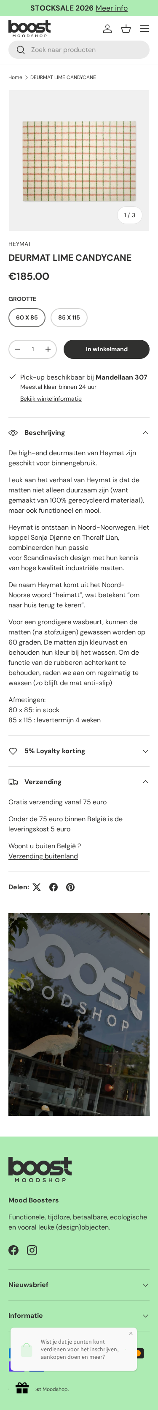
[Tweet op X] (36, 887)
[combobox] (79, 50)
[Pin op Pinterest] (70, 887)
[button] (126, 28)
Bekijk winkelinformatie (51, 398)
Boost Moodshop (48, 1389)
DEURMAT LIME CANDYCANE (63, 77)
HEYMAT (19, 244)
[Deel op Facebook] (53, 887)
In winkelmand (107, 349)
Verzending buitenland (43, 856)
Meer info (112, 8)
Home (15, 77)
